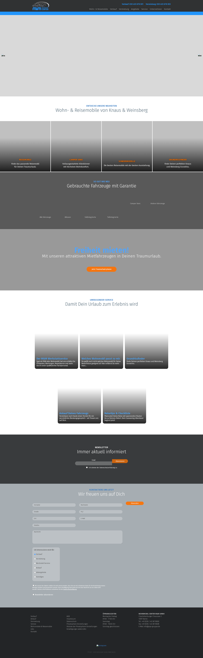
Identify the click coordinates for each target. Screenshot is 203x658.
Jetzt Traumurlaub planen (101, 269)
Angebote (135, 9)
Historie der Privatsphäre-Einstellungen (82, 626)
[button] (3, 55)
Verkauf (113, 9)
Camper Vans (135, 203)
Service (144, 9)
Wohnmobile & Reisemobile (41, 626)
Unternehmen (156, 9)
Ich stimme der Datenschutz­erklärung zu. (103, 468)
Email (93, 460)
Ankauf (39, 568)
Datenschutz (71, 621)
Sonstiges (40, 577)
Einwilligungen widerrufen (76, 629)
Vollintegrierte (90, 217)
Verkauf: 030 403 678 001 (132, 4)
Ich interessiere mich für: (44, 550)
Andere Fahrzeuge (158, 203)
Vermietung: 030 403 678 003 (158, 4)
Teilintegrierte (112, 217)
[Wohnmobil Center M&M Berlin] (40, 10)
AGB (68, 616)
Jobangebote (41, 572)
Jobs (32, 629)
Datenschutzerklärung (70, 589)
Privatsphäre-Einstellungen (77, 624)
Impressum (71, 619)
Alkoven (68, 217)
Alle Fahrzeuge (45, 217)
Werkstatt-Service (43, 563)
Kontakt (167, 9)
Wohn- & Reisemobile (98, 9)
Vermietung (124, 9)
